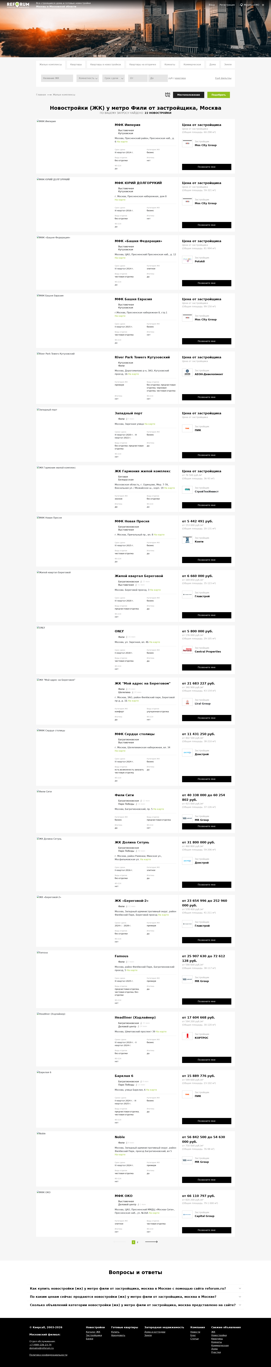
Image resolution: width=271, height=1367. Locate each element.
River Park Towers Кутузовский (142, 357)
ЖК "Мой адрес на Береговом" (143, 683)
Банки (89, 1338)
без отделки (121, 160)
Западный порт (128, 413)
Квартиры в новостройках (105, 64)
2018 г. (129, 653)
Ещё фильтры (223, 78)
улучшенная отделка (158, 711)
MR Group (202, 819)
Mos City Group (206, 145)
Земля (228, 64)
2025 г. (129, 981)
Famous (121, 956)
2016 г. (129, 210)
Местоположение (188, 94)
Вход (212, 5)
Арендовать (118, 1335)
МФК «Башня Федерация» (138, 241)
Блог (193, 1335)
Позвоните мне (207, 167)
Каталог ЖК (93, 1332)
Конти (199, 541)
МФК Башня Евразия (133, 299)
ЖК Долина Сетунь (132, 842)
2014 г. (129, 152)
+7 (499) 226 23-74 (40, 1344)
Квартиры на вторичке (142, 64)
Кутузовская (125, 133)
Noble (120, 1137)
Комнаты (170, 64)
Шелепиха (129, 692)
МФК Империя (127, 125)
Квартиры (76, 64)
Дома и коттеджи (154, 1332)
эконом (118, 499)
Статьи (194, 1338)
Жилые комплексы (50, 64)
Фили (121, 366)
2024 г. (130, 761)
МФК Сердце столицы (135, 734)
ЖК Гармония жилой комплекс (143, 471)
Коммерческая (192, 64)
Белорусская (126, 480)
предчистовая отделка (127, 609)
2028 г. (127, 925)
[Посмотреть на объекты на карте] (167, 95)
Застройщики (94, 1335)
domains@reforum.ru (41, 1348)
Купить (115, 1332)
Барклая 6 (124, 1076)
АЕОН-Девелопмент (209, 374)
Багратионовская (128, 527)
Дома (212, 64)
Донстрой (202, 754)
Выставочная (126, 130)
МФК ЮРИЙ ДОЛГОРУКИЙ (138, 183)
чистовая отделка (124, 277)
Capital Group (204, 1216)
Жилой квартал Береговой (139, 576)
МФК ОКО (124, 1196)
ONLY (119, 631)
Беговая (123, 477)
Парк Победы (131, 804)
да (148, 277)
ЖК (213, 1332)
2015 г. (129, 327)
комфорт (119, 711)
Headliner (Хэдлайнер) (135, 1017)
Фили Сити (124, 795)
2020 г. (130, 435)
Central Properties (208, 651)
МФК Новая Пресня (132, 521)
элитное (151, 269)
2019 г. (130, 1042)
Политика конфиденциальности (48, 1355)
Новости (195, 1332)
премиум (119, 385)
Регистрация (227, 5)
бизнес (150, 152)
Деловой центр (132, 1026)
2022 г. (127, 438)
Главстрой (202, 596)
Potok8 (200, 261)
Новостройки (219, 1335)
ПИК (198, 430)
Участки (216, 1352)
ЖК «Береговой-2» (131, 900)
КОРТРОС (201, 1037)
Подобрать (219, 94)
